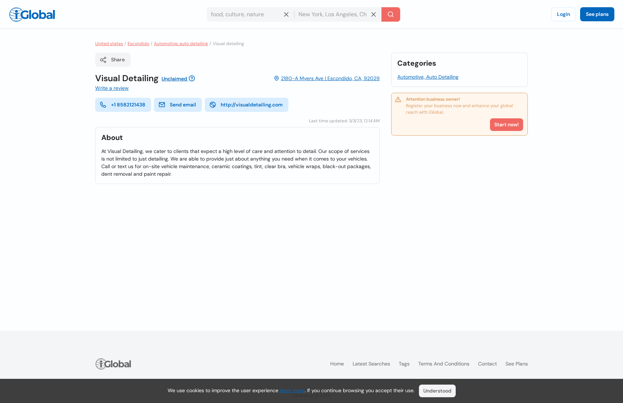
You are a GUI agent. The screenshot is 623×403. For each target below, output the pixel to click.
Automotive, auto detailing (181, 44)
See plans (597, 14)
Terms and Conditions (443, 363)
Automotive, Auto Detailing (428, 77)
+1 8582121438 (128, 104)
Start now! (506, 124)
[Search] (390, 14)
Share (118, 59)
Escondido (138, 44)
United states (109, 44)
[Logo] (32, 14)
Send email (183, 104)
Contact (487, 363)
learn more (292, 390)
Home (337, 363)
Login (563, 14)
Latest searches (371, 363)
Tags (404, 363)
